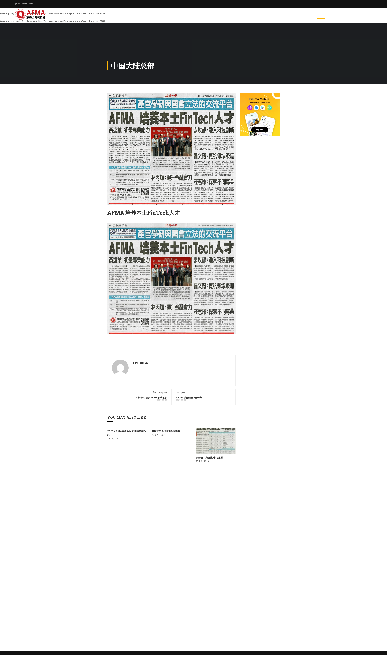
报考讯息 (306, 16)
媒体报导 (321, 16)
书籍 (356, 16)
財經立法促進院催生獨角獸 (166, 431)
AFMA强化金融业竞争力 (189, 397)
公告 (367, 16)
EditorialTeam (140, 363)
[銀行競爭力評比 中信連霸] (216, 440)
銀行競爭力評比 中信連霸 (209, 457)
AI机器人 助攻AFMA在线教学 (151, 397)
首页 (271, 16)
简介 (282, 16)
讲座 (345, 16)
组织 (293, 16)
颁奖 (334, 16)
